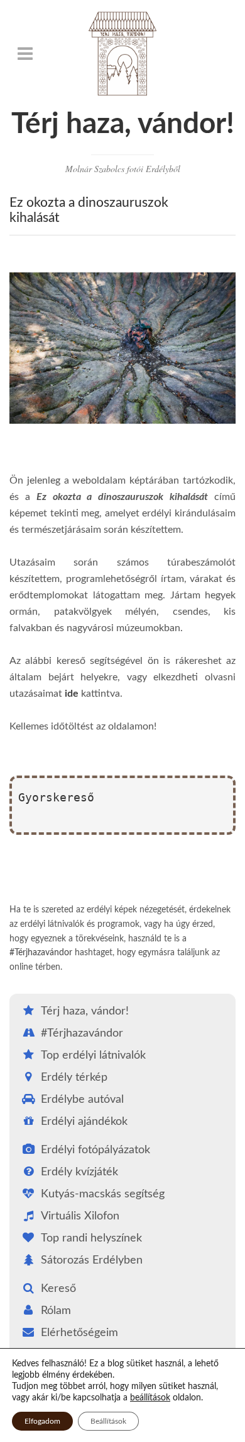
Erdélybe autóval (82, 1099)
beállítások (150, 1397)
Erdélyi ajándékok (84, 1121)
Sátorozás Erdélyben (92, 1260)
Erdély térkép (74, 1077)
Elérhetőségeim (79, 1333)
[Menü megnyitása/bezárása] (25, 53)
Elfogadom (42, 1421)
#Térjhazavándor (40, 952)
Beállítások (108, 1421)
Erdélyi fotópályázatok (95, 1150)
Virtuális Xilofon (80, 1216)
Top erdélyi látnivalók (93, 1055)
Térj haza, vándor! (122, 124)
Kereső (58, 1288)
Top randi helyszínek (91, 1238)
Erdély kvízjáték (79, 1172)
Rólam (56, 1311)
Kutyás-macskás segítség (103, 1194)
